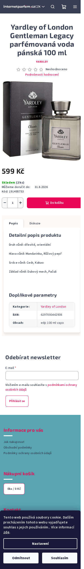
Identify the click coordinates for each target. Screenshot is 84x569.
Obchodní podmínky (18, 447)
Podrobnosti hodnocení (42, 75)
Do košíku (57, 203)
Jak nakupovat (14, 442)
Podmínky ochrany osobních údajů (28, 453)
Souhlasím (59, 558)
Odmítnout (21, 558)
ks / (14, 489)
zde (6, 532)
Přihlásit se (17, 401)
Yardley (42, 62)
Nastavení (40, 543)
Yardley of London (53, 306)
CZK (38, 6)
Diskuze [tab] (35, 223)
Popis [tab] (13, 223)
